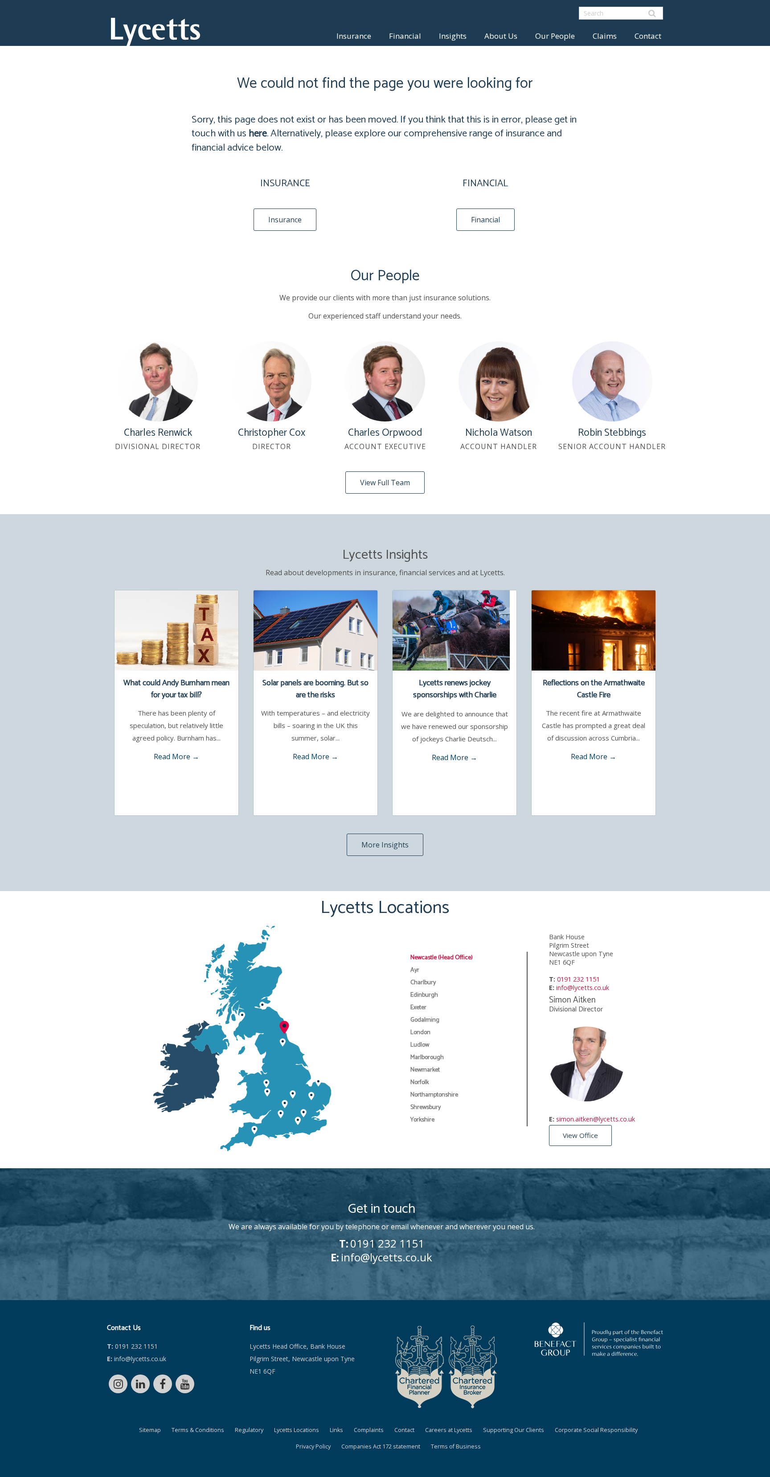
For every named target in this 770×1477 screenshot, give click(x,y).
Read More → (176, 756)
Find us (260, 1328)
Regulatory (249, 1430)
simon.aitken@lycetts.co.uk (595, 1119)
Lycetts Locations (296, 1430)
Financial (405, 36)
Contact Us (124, 1328)
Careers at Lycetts (448, 1430)
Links (336, 1430)
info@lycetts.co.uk (582, 987)
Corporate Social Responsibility (596, 1430)
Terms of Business (456, 1446)
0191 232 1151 (578, 979)
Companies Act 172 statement (380, 1446)
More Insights (385, 845)
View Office (580, 1135)
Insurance (353, 36)
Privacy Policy (313, 1446)
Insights (453, 36)
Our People (555, 36)
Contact (648, 36)
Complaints (369, 1430)
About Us (500, 36)
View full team (385, 482)
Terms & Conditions (198, 1430)
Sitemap (150, 1430)
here (258, 133)
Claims (605, 36)
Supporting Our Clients (513, 1430)
